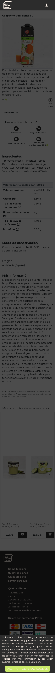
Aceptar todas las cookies (27, 668)
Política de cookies (20, 662)
